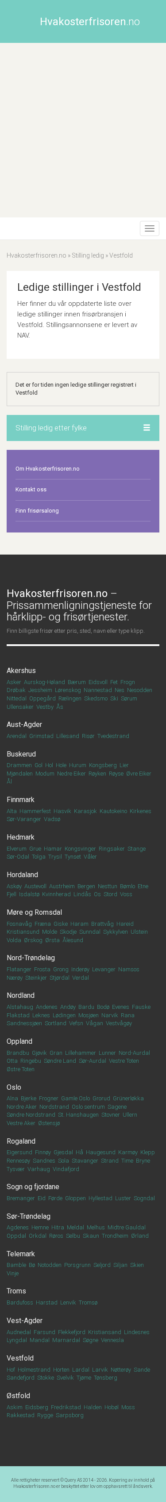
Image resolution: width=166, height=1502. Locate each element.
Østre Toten (21, 1069)
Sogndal (144, 1198)
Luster (123, 1198)
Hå (79, 1152)
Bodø (103, 1007)
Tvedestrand (113, 736)
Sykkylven (115, 931)
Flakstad (18, 1015)
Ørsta (52, 940)
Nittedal (17, 698)
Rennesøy (18, 1160)
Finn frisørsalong (37, 510)
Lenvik (68, 1302)
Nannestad (98, 690)
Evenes (120, 1007)
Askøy (14, 886)
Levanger (104, 969)
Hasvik (62, 811)
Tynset (73, 856)
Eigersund (19, 1152)
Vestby (45, 706)
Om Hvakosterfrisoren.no (47, 468)
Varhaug (38, 1169)
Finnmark (21, 799)
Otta (12, 1060)
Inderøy (80, 969)
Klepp (147, 1152)
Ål (9, 781)
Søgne (90, 1340)
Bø (32, 1265)
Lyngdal (17, 1340)
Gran (56, 1052)
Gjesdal (63, 1152)
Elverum (17, 848)
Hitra (57, 1227)
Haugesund (101, 1152)
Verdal (80, 977)
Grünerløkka (128, 1098)
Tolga (39, 856)
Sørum (129, 698)
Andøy (68, 1007)
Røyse (116, 773)
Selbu (73, 1235)
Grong (61, 969)
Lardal (80, 1369)
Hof (11, 1369)
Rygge (45, 1415)
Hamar (53, 848)
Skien (137, 1265)
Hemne (40, 1227)
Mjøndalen (20, 773)
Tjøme (84, 1377)
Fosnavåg (19, 923)
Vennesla (112, 1340)
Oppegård (42, 698)
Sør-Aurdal (92, 1060)
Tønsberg (105, 1377)
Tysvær (16, 1169)
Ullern (130, 1114)
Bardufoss (20, 1302)
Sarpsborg (70, 1415)
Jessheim (40, 690)
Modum (44, 773)
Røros (56, 1235)
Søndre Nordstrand (31, 1114)
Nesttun (107, 886)
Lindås (82, 894)
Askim (15, 1407)
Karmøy (128, 1152)
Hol (49, 765)
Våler (90, 856)
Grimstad (41, 736)
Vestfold (20, 1358)
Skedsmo (96, 698)
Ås (59, 706)
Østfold (18, 1396)
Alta (12, 811)
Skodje (68, 931)
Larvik (100, 1369)
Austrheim (62, 886)
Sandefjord (21, 1377)
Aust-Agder (24, 724)
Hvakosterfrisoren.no (36, 255)
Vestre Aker (21, 1123)
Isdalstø (29, 894)
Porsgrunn (77, 1265)
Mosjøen (88, 1015)
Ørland (140, 1235)
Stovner (110, 1114)
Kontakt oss (30, 489)
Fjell (11, 894)
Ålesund (72, 940)
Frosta (42, 969)
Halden (93, 1407)
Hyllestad (100, 1198)
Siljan (120, 1265)
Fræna (43, 923)
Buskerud (21, 754)
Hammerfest (35, 811)
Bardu (86, 1007)
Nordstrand (54, 1106)
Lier (124, 765)
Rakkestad (21, 1415)
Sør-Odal (18, 856)
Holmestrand (34, 1369)
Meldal (75, 1227)
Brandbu (18, 1052)
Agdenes (18, 1227)
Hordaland (22, 875)
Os (97, 894)
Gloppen (75, 1198)
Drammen (19, 765)
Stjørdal (59, 977)
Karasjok (85, 811)
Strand (110, 1160)
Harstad (47, 1302)
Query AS (73, 1480)
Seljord (102, 1265)
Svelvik (65, 1377)
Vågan (94, 1023)
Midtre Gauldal (127, 1227)
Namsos (128, 969)
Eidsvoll (98, 682)
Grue (35, 848)
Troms (16, 1291)
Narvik (109, 1015)
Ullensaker (20, 706)
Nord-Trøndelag (31, 958)
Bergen (86, 886)
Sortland (55, 1023)
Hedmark (21, 837)
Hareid (125, 923)
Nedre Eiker (71, 773)
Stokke (45, 1377)
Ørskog (33, 940)
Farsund (44, 1332)
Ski (114, 698)
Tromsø (88, 1302)
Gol (38, 765)
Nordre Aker (22, 1106)
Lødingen (64, 1015)
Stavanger (85, 1160)
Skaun (91, 1235)
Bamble (16, 1265)
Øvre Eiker (138, 773)
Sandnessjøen (24, 1023)
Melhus (96, 1227)
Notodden (50, 1265)
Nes (119, 690)
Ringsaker (112, 848)
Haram (79, 923)
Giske (61, 923)
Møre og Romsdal (34, 912)
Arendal (17, 736)
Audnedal (19, 1332)
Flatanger (19, 969)
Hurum (77, 765)
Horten (61, 1369)
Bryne (143, 1160)
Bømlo (127, 886)
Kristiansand (104, 1332)
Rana (128, 1015)
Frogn (127, 682)
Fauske (141, 1007)
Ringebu (30, 1060)
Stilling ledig (88, 255)
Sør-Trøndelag (28, 1216)
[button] (147, 428)
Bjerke (28, 1098)
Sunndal (89, 931)
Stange (136, 848)
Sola (63, 1160)
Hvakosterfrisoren (90, 21)
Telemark (21, 1254)
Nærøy (15, 977)
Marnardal (66, 1340)
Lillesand (67, 736)
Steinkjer (36, 977)
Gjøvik (39, 1052)
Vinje (13, 1273)
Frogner (48, 1098)
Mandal (40, 1340)
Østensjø (49, 1123)
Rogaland (21, 1141)
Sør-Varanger (24, 819)
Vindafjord (66, 1169)
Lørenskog (68, 690)
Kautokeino (113, 811)
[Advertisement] (83, 130)
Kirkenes (140, 811)
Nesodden (139, 690)
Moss (128, 1407)
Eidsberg (36, 1407)
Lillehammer (80, 1052)
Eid (42, 1198)
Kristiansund (23, 931)
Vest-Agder (24, 1320)
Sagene (117, 1106)
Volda (14, 940)
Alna (12, 1098)
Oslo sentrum (88, 1106)
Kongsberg (103, 765)
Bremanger (21, 1198)
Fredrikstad (66, 1407)
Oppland (19, 1041)
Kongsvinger (80, 848)
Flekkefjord (71, 1332)
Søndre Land (60, 1060)
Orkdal (37, 1235)
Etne (143, 886)
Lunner (107, 1052)
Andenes (47, 1007)
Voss (126, 894)
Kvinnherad (56, 894)
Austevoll (35, 886)
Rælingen (69, 698)
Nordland (21, 995)
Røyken (97, 773)
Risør (88, 736)
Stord (110, 894)
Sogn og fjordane (33, 1187)
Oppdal (16, 1235)
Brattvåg (102, 923)
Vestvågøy (119, 1023)
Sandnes (44, 1160)
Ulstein (139, 931)
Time (127, 1160)
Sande (142, 1369)
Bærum (77, 682)
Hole (61, 765)
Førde (55, 1198)
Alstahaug (20, 1007)
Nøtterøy (121, 1369)
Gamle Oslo (75, 1098)
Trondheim (115, 1235)
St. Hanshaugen (78, 1114)
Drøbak (16, 690)
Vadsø (52, 819)
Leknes (41, 1015)
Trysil (55, 856)
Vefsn (76, 1023)
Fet (114, 682)
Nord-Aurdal (134, 1052)
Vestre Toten (124, 1060)
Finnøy (43, 1152)
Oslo (14, 1087)
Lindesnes (137, 1332)
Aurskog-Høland (44, 682)
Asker (14, 682)
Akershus (21, 670)
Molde (49, 931)
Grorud (101, 1098)
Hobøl (111, 1407)
